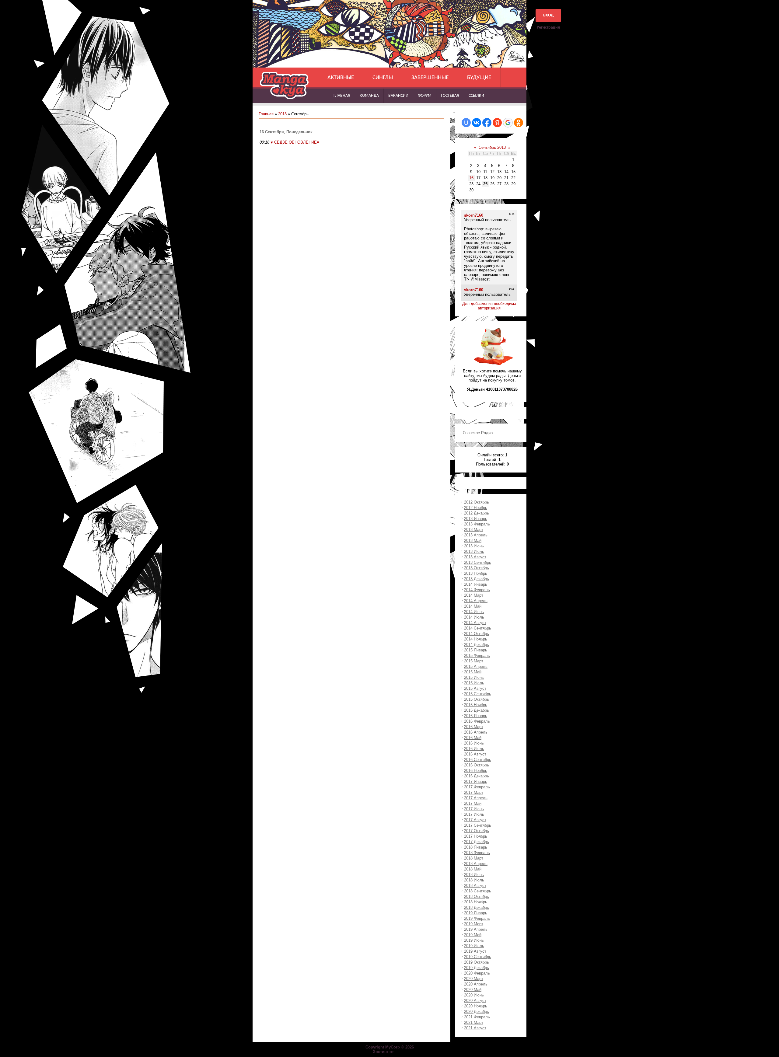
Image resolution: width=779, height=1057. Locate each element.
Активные (340, 78)
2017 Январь (475, 781)
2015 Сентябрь (477, 694)
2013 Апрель (475, 535)
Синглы (382, 78)
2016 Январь (475, 715)
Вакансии (398, 95)
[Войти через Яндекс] (497, 122)
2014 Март (473, 595)
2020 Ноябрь (475, 1006)
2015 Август (475, 688)
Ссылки (476, 95)
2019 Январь (475, 913)
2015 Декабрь (476, 710)
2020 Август (475, 1000)
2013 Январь (475, 518)
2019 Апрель (475, 929)
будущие (479, 78)
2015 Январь (475, 650)
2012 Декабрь (476, 513)
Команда (369, 95)
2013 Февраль (477, 524)
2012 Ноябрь (475, 507)
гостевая (450, 95)
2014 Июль (474, 617)
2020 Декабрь (476, 1011)
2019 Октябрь (476, 962)
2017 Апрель (475, 798)
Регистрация (548, 27)
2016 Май (472, 737)
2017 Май (472, 803)
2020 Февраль (477, 973)
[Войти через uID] (466, 122)
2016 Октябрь (476, 765)
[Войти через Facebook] (486, 122)
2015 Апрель (475, 666)
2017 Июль (474, 814)
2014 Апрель (475, 600)
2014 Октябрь (476, 633)
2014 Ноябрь (475, 639)
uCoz (401, 1051)
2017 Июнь (474, 809)
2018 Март (473, 858)
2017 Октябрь (476, 831)
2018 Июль (474, 880)
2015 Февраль (477, 655)
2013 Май (472, 540)
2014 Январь (475, 584)
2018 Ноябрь (475, 902)
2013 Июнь (474, 546)
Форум (424, 95)
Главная (342, 95)
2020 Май (472, 989)
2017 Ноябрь (475, 836)
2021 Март (473, 1022)
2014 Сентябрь (477, 628)
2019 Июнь (474, 940)
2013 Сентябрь (477, 562)
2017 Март (473, 792)
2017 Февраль (477, 787)
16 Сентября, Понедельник (286, 132)
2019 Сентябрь (477, 956)
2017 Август (475, 820)
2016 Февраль (477, 721)
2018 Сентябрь (477, 891)
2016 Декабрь (476, 776)
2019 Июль (474, 946)
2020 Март (473, 978)
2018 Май (472, 869)
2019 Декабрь (476, 967)
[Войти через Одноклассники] (518, 122)
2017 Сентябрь (477, 825)
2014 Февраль (477, 590)
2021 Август (475, 1028)
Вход (548, 15)
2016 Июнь (474, 743)
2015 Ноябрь (475, 705)
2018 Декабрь (476, 907)
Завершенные (430, 78)
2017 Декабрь (476, 841)
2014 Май (472, 606)
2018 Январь (475, 847)
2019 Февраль (477, 918)
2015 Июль (474, 683)
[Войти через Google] (508, 122)
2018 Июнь (474, 874)
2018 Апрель (475, 863)
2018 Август (475, 885)
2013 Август (475, 557)
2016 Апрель (475, 732)
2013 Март (473, 529)
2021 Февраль (477, 1017)
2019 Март (473, 924)
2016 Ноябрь (475, 770)
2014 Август (475, 622)
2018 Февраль (477, 852)
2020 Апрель (475, 984)
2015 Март (473, 661)
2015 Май (472, 672)
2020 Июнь (474, 995)
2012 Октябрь (476, 502)
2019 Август (475, 951)
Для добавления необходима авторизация (489, 305)
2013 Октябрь (476, 568)
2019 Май (472, 935)
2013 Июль (474, 551)
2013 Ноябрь (475, 573)
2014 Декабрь (476, 644)
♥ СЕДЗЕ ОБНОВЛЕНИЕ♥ (295, 142)
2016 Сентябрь (477, 759)
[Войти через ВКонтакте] (476, 122)
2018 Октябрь (476, 896)
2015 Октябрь (476, 699)
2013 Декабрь (476, 579)
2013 (282, 114)
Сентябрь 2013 (492, 147)
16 (471, 178)
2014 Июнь (474, 611)
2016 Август (475, 754)
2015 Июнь (474, 677)
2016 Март (473, 726)
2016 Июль (474, 748)
